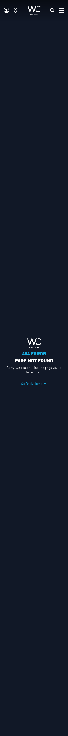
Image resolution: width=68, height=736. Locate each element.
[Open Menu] (61, 10)
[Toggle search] (52, 10)
